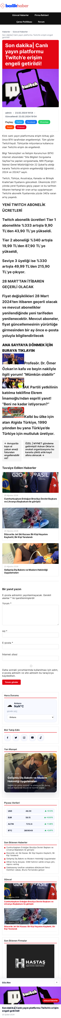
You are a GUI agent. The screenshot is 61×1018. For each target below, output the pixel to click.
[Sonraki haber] (51, 757)
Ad (4, 631)
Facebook (31, 122)
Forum (41, 21)
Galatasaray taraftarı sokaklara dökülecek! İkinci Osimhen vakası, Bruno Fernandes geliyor (28, 868)
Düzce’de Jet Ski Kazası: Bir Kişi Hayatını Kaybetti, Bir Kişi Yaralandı (30, 854)
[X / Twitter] (15, 737)
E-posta (7, 642)
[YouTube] (32, 737)
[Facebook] (7, 737)
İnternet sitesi (9, 654)
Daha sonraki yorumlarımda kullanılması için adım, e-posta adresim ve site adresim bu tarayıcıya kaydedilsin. (30, 672)
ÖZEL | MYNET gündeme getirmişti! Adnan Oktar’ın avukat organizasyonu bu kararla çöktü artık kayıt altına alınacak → (39, 449)
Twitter (19, 122)
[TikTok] (40, 737)
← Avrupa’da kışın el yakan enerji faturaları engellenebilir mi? (11, 451)
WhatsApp (44, 122)
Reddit (9, 127)
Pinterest (21, 127)
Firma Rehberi (42, 15)
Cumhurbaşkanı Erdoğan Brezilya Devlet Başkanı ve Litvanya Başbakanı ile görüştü (29, 848)
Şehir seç (12, 711)
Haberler (6, 32)
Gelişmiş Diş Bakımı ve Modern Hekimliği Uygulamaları (31, 858)
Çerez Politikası (24, 21)
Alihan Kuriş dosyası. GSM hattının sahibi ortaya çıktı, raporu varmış (30, 863)
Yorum (6, 603)
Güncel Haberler (20, 15)
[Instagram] (24, 737)
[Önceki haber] (45, 757)
